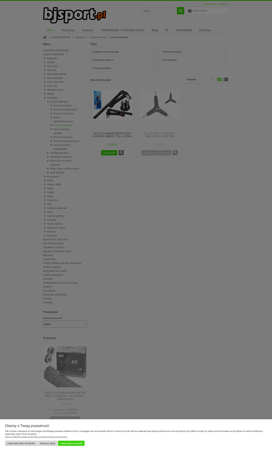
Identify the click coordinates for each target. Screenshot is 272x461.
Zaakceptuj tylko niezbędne (21, 443)
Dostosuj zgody (47, 443)
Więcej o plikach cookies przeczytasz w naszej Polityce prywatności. (36, 436)
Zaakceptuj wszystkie (71, 443)
